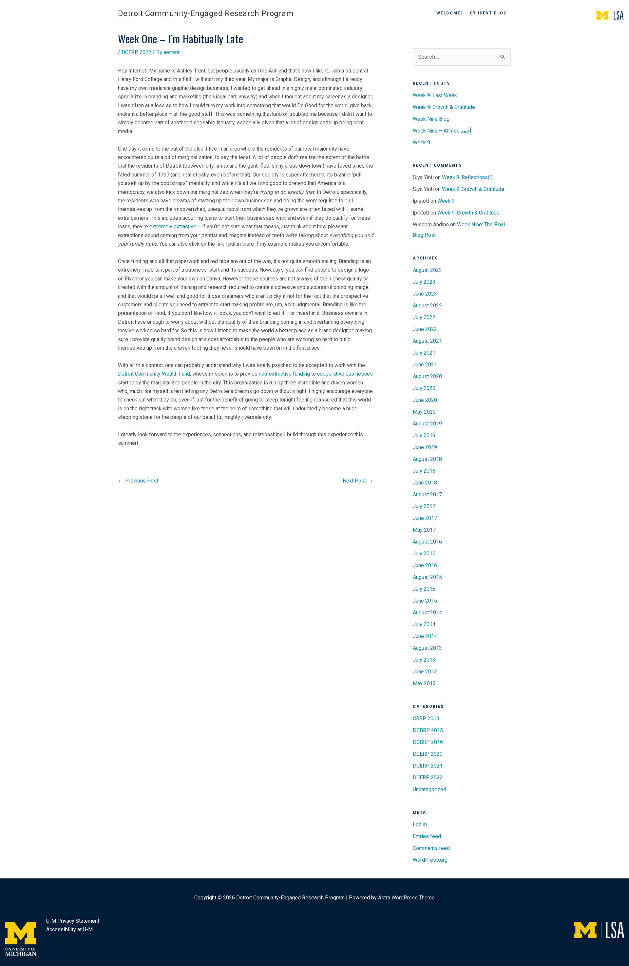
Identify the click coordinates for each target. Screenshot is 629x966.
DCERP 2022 (136, 52)
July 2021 (424, 353)
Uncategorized (429, 789)
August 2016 (427, 542)
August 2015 (427, 577)
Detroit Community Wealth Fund (154, 374)
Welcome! (449, 13)
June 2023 (425, 294)
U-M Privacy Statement (72, 921)
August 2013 (427, 648)
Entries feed (427, 836)
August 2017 (427, 494)
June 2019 (425, 447)
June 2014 (425, 636)
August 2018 (427, 459)
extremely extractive (172, 226)
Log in (420, 824)
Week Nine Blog (431, 119)
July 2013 (424, 660)
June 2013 (425, 671)
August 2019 (427, 424)
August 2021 (427, 341)
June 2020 (425, 400)
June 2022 (425, 329)
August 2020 (427, 376)
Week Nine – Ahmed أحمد (442, 131)
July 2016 (424, 553)
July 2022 (424, 317)
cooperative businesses (345, 374)
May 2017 (424, 530)
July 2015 (424, 589)
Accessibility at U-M (69, 929)
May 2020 (424, 412)
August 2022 (427, 305)
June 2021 (425, 364)
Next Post (357, 481)
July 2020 (424, 388)
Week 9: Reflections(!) (467, 177)
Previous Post (138, 481)
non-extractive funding (284, 374)
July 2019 (424, 435)
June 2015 (425, 601)
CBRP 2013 (426, 718)
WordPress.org (430, 860)
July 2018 (424, 471)
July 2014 (424, 624)
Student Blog (488, 13)
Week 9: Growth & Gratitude (444, 107)
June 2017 (425, 518)
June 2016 (425, 565)
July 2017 (424, 506)
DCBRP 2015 (428, 730)
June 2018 (425, 483)
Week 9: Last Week (435, 95)
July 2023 (424, 282)
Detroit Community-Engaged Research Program (206, 13)
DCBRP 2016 (428, 742)
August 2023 (427, 270)
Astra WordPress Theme (406, 897)
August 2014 (427, 612)
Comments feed (431, 848)
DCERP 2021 (428, 766)
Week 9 (421, 142)
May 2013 (424, 683)
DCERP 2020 (428, 754)
